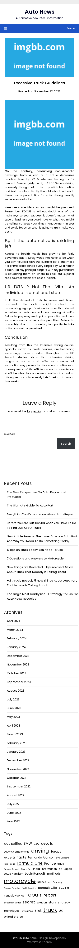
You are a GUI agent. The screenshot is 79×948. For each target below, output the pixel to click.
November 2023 (18, 664)
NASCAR (41, 882)
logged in (34, 411)
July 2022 (13, 804)
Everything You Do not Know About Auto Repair (40, 514)
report (50, 895)
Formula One (30, 863)
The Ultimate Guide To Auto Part (30, 505)
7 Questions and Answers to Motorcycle (35, 558)
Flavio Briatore (61, 857)
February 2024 (17, 638)
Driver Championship (17, 851)
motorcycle (20, 881)
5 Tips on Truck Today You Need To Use (35, 550)
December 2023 (18, 656)
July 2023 (13, 699)
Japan (68, 869)
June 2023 (14, 708)
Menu (71, 28)
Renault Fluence (14, 895)
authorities (13, 843)
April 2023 (13, 725)
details (47, 843)
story (52, 902)
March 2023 (15, 734)
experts (10, 857)
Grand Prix (26, 869)
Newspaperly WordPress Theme (46, 940)
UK (61, 911)
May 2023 (13, 717)
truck (50, 910)
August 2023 (15, 691)
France (50, 863)
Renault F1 (64, 888)
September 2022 (18, 786)
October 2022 (16, 778)
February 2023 (16, 743)
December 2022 (18, 760)
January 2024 (16, 647)
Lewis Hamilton (13, 874)
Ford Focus (9, 864)
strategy (64, 902)
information (49, 869)
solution (42, 902)
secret (28, 902)
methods (54, 874)
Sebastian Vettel (12, 902)
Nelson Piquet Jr (12, 888)
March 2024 (15, 630)
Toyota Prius (27, 911)
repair (34, 894)
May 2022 (13, 821)
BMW (28, 843)
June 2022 (14, 813)
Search (9, 434)
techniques (12, 911)
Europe (56, 851)
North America (29, 888)
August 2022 (15, 795)
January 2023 (16, 752)
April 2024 (13, 621)
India (36, 869)
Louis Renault (35, 873)
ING (60, 869)
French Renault (11, 869)
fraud (61, 863)
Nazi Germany (55, 882)
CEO (36, 844)
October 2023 (16, 673)
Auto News (39, 12)
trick (38, 911)
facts (21, 857)
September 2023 (19, 682)
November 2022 (18, 769)
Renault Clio (47, 888)
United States (13, 917)
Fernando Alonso (40, 857)
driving (40, 850)
